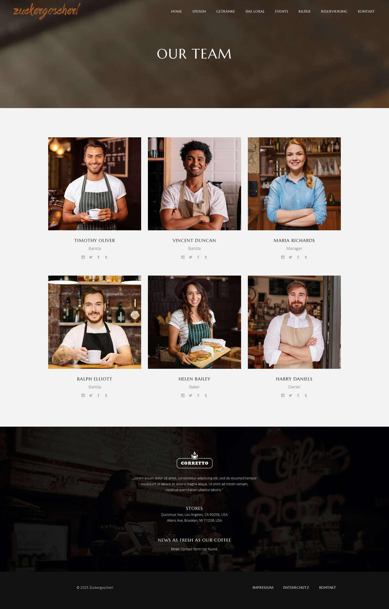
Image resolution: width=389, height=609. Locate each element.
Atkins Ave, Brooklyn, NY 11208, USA (194, 520)
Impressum (263, 587)
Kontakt (327, 587)
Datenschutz (296, 587)
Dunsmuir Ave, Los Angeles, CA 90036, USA (194, 514)
